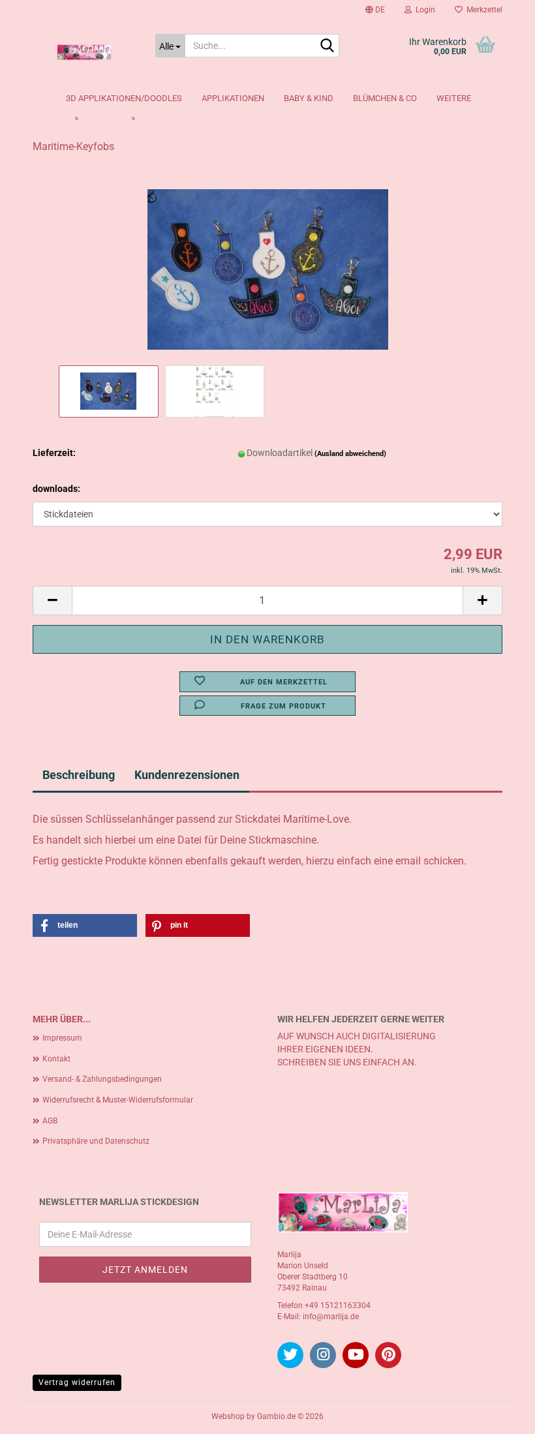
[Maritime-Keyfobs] (267, 263)
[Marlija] (84, 52)
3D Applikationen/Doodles (124, 98)
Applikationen (233, 98)
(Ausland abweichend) (350, 454)
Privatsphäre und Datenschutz (95, 1141)
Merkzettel (482, 9)
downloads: (56, 488)
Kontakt (56, 1058)
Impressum (62, 1038)
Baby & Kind (308, 98)
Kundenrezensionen (186, 775)
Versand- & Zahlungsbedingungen (102, 1079)
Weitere (453, 98)
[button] (375, 10)
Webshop (228, 1416)
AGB (49, 1120)
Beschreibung (78, 775)
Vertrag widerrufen (76, 1382)
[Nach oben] (499, 1414)
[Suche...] (326, 46)
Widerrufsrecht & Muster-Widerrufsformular (117, 1100)
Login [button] (423, 9)
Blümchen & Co (385, 98)
